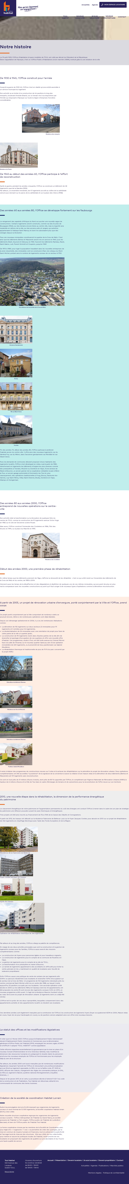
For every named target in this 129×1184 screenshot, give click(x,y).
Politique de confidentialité (113, 1173)
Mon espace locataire (114, 5)
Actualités (86, 5)
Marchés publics (116, 1166)
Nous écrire (9, 1172)
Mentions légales (95, 1173)
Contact (122, 17)
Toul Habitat (65, 17)
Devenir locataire (80, 17)
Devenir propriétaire (109, 17)
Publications (104, 1166)
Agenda (95, 5)
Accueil (51, 1160)
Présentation (60, 1160)
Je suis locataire (94, 17)
